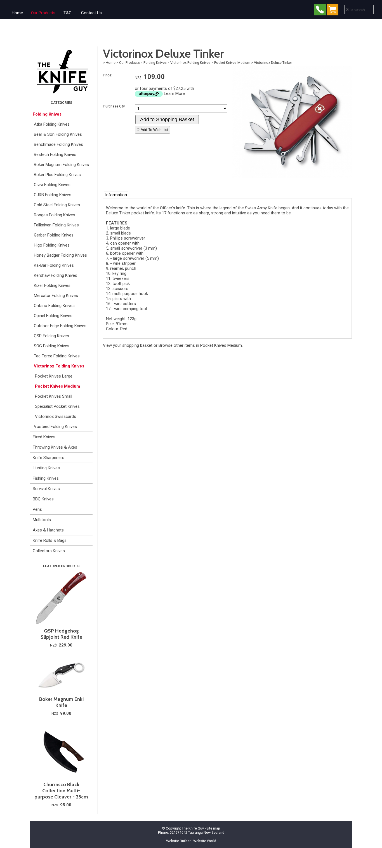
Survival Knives (46, 488)
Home (17, 12)
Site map (213, 828)
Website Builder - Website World (191, 841)
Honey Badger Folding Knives (60, 255)
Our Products (43, 12)
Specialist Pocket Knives (57, 406)
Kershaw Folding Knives (55, 275)
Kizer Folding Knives (52, 285)
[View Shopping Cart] (334, 11)
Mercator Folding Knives (56, 295)
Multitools (42, 519)
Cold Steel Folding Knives (57, 204)
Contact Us (91, 12)
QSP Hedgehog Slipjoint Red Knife (61, 634)
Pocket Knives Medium (57, 386)
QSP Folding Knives (51, 335)
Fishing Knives (46, 478)
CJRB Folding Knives (52, 194)
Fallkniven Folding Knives (56, 225)
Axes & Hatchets (48, 530)
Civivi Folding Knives (52, 184)
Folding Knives (47, 114)
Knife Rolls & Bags (50, 540)
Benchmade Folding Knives (58, 144)
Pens (37, 509)
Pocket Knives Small (53, 396)
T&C (67, 12)
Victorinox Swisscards (55, 416)
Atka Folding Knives (52, 124)
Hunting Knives (46, 467)
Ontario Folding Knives (54, 305)
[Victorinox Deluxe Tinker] (292, 176)
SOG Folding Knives (51, 345)
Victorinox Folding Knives (59, 366)
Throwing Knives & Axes (55, 447)
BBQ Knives (43, 499)
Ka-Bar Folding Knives (54, 265)
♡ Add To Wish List (152, 130)
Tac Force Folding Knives (57, 356)
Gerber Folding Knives (54, 235)
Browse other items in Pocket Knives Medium (200, 345)
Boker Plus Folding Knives (57, 174)
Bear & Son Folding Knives (58, 134)
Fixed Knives (44, 436)
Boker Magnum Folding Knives (61, 164)
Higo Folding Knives (52, 245)
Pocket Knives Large (53, 376)
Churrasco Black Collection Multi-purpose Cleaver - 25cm (61, 790)
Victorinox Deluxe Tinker (273, 62)
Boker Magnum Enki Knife (61, 702)
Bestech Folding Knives (55, 154)
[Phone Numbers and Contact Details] (320, 11)
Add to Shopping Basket (167, 119)
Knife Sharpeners (48, 457)
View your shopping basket (127, 345)
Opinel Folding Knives (53, 315)
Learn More (174, 93)
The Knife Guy (193, 828)
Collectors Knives (49, 550)
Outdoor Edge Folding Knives (60, 325)
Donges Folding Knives (54, 214)
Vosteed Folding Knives (55, 426)
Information (116, 194)
